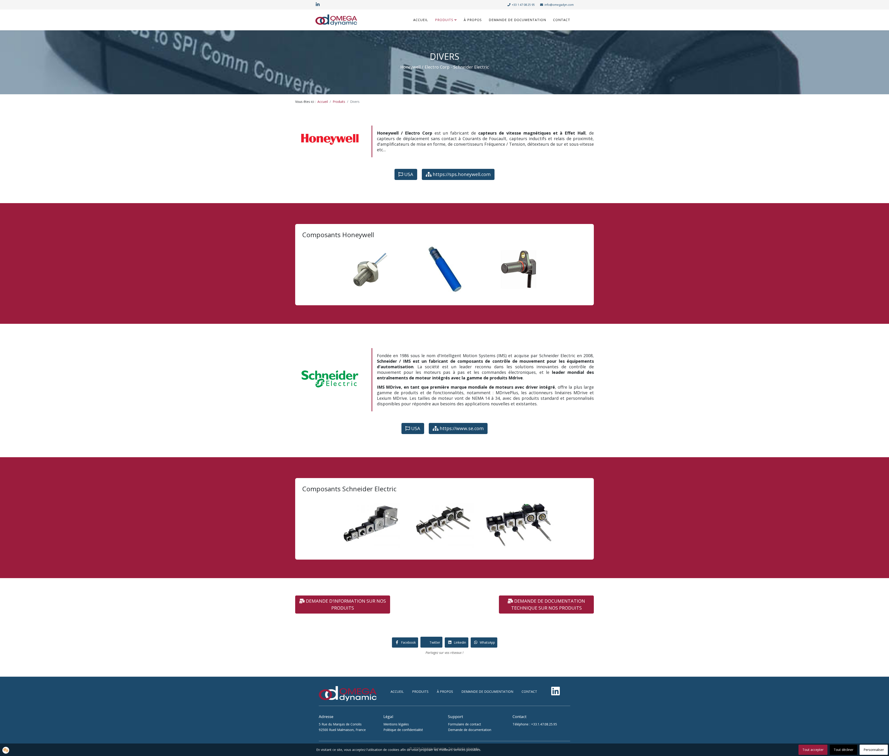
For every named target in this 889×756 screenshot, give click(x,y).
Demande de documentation (517, 20)
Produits (444, 20)
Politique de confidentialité (403, 730)
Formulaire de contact (464, 724)
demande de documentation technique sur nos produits (548, 604)
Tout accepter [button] (812, 749)
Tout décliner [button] (843, 749)
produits (420, 691)
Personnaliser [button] (874, 749)
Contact (561, 20)
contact (529, 691)
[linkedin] (317, 4)
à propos (445, 691)
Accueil (420, 20)
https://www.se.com (461, 428)
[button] (5, 750)
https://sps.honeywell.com (461, 174)
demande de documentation (487, 691)
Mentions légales (396, 724)
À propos (473, 20)
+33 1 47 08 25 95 (523, 5)
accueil (397, 691)
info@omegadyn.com (559, 5)
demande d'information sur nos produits (345, 604)
